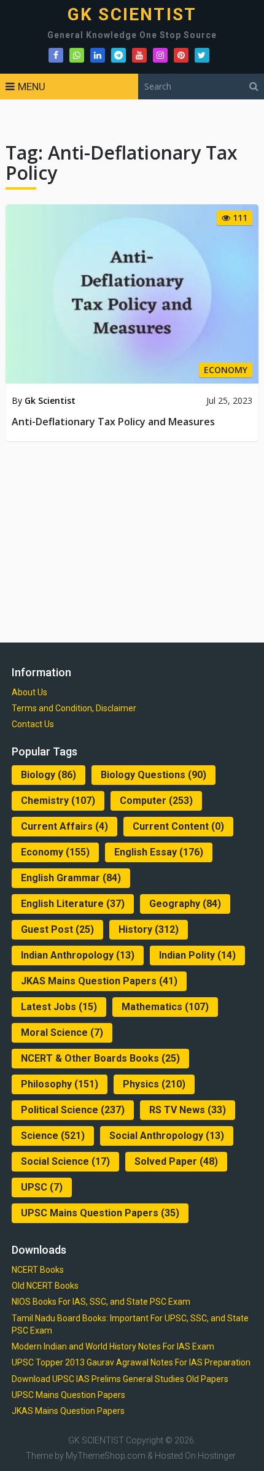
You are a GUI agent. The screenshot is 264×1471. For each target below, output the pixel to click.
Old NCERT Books (45, 1286)
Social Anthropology (166, 1135)
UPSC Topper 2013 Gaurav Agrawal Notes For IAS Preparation (131, 1362)
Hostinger (217, 1456)
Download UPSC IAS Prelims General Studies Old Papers (120, 1379)
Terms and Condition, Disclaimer (74, 708)
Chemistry (58, 800)
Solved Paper (176, 1161)
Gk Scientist (50, 400)
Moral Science (62, 1032)
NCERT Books (38, 1270)
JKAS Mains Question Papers (99, 981)
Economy (55, 852)
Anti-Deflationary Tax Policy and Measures (113, 421)
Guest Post (57, 929)
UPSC (42, 1187)
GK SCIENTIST (132, 14)
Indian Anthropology (77, 955)
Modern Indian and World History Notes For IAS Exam (113, 1346)
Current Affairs (64, 826)
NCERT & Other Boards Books (100, 1058)
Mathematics (165, 1007)
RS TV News (187, 1110)
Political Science (73, 1110)
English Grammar (71, 878)
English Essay (158, 852)
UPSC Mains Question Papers (100, 1213)
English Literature (73, 903)
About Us (29, 692)
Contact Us (33, 724)
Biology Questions (153, 775)
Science (53, 1135)
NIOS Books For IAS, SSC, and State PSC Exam (101, 1302)
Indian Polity (197, 955)
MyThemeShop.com (106, 1456)
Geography (185, 903)
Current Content (178, 826)
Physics (154, 1084)
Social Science (65, 1161)
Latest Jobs (59, 1007)
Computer (156, 800)
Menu (31, 86)
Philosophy (59, 1084)
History (148, 929)
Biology (48, 775)
